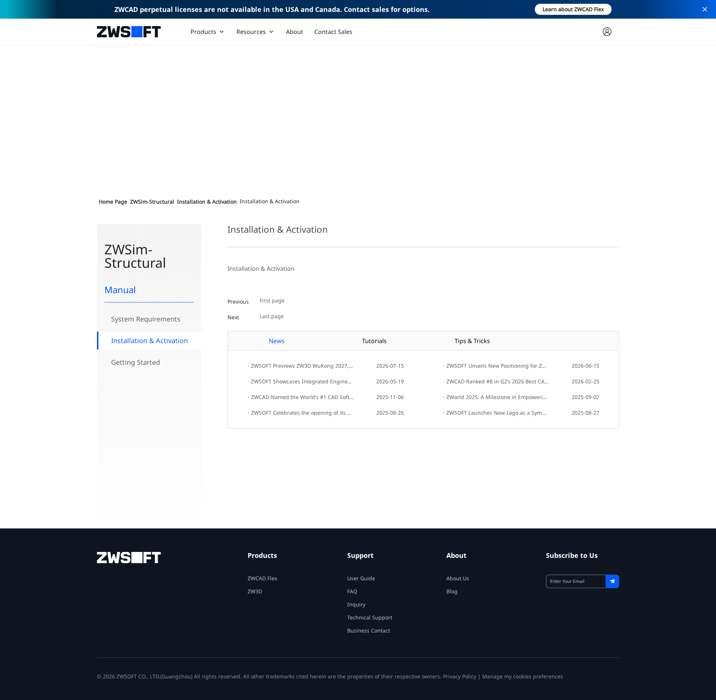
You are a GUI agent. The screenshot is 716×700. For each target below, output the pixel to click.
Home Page (113, 201)
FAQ (352, 591)
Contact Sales (333, 32)
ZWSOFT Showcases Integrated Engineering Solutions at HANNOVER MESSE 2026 (300, 381)
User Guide (361, 578)
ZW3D (255, 591)
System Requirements (145, 318)
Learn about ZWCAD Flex (573, 9)
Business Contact (368, 630)
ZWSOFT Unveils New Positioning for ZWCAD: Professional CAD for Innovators (496, 365)
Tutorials (374, 341)
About (294, 32)
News (277, 341)
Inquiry (356, 604)
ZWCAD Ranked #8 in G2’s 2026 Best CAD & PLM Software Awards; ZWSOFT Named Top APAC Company (496, 381)
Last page (272, 316)
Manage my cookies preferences (522, 676)
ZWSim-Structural (152, 201)
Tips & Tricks (472, 341)
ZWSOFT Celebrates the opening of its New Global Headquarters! (300, 412)
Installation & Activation (207, 201)
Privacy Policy (459, 676)
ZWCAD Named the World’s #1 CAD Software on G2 (300, 397)
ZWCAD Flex (262, 578)
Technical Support (369, 617)
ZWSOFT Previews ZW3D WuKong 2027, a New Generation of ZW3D (300, 365)
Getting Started (135, 362)
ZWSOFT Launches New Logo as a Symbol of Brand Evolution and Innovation (496, 412)
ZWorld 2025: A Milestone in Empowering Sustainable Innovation (496, 397)
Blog (452, 591)
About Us (457, 578)
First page (272, 301)
